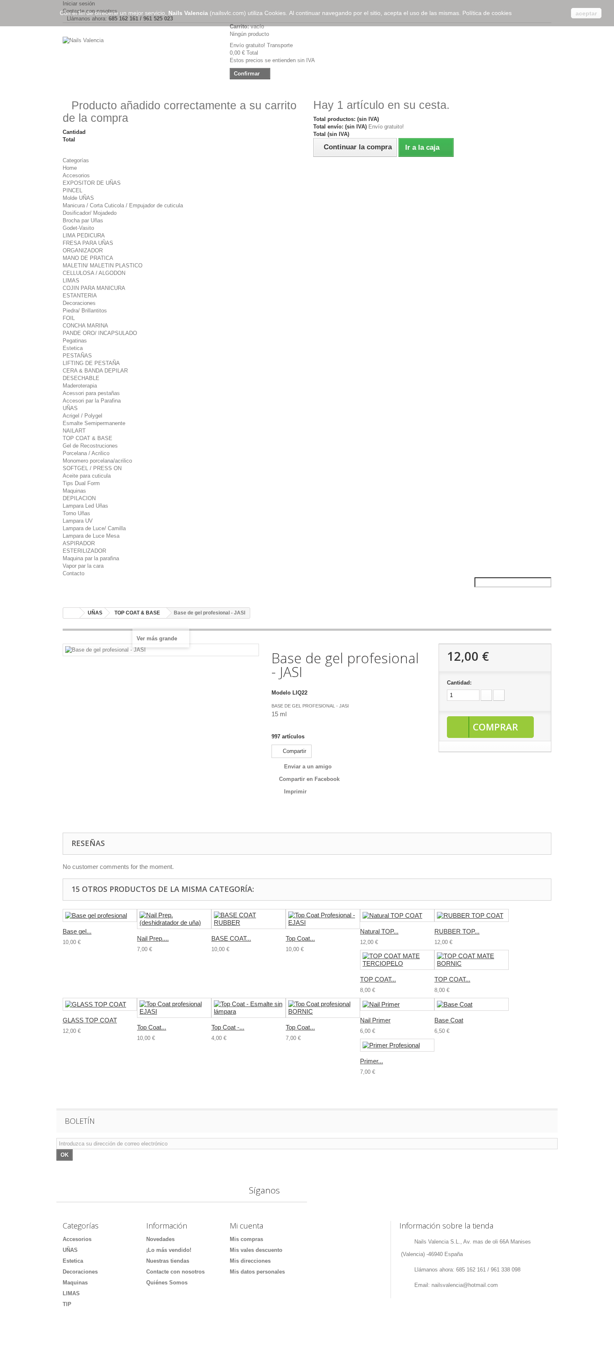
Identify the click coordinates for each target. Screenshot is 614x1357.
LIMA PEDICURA (84, 235)
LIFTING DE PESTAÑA (91, 363)
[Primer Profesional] (397, 1045)
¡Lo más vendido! (168, 1250)
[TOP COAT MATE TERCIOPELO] (397, 960)
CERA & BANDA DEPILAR (95, 371)
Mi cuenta (246, 1226)
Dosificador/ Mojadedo (90, 213)
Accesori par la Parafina (92, 401)
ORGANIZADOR (83, 250)
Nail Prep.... (153, 938)
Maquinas (74, 491)
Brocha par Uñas (83, 220)
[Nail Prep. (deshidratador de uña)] (174, 919)
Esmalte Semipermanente (94, 423)
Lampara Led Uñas (85, 506)
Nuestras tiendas (167, 1261)
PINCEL (72, 190)
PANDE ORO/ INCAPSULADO (100, 333)
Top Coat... (300, 938)
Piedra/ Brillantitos (85, 310)
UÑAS (70, 408)
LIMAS (71, 280)
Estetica (73, 348)
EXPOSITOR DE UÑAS (92, 183)
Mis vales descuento (256, 1250)
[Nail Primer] (397, 1004)
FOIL (69, 318)
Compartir (293, 751)
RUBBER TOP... (457, 931)
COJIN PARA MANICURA (94, 288)
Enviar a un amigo (308, 766)
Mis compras (246, 1239)
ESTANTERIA (80, 295)
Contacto (73, 573)
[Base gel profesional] (100, 915)
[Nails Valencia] (140, 57)
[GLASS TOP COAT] (100, 1004)
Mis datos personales (257, 1272)
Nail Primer (375, 1020)
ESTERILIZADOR (84, 551)
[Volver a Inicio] (71, 613)
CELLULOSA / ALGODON (94, 273)
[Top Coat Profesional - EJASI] (323, 919)
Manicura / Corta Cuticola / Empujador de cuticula (123, 205)
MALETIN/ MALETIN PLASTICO (102, 265)
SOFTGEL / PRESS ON (92, 468)
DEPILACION (79, 498)
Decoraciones (79, 303)
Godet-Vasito (78, 228)
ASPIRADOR (79, 543)
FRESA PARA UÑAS (88, 243)
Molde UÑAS (78, 198)
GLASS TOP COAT (90, 1020)
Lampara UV (78, 521)
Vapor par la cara (83, 566)
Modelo (281, 693)
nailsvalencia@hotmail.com (464, 1285)
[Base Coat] (471, 1004)
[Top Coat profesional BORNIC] (323, 1008)
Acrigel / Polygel (82, 416)
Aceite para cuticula (87, 476)
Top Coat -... (227, 1027)
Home (70, 168)
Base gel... (77, 931)
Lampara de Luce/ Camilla (94, 528)
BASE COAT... (231, 938)
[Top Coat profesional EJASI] (174, 1008)
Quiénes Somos (167, 1282)
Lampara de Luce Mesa (91, 536)
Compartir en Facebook (309, 779)
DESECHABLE (81, 378)
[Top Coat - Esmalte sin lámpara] (248, 1008)
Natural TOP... (379, 931)
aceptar (586, 13)
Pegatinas (75, 340)
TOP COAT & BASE (87, 438)
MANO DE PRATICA (88, 258)
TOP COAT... (378, 979)
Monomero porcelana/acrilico (97, 461)
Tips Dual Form (81, 483)
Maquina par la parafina (91, 558)
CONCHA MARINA (85, 325)
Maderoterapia (80, 386)
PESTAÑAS (77, 355)
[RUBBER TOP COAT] (471, 915)
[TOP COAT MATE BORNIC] (471, 960)
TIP (67, 1304)
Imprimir (295, 791)
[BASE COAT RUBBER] (248, 919)
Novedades (160, 1239)
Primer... (371, 1061)
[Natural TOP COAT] (397, 915)
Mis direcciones (250, 1261)
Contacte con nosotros (175, 1272)
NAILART (74, 431)
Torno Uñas (76, 513)
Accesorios (76, 175)
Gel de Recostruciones (90, 446)
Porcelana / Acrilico (86, 453)
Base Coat (448, 1020)
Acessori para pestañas (91, 393)
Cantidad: (459, 683)
